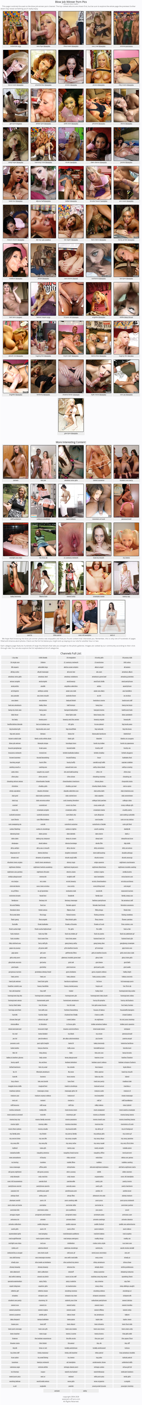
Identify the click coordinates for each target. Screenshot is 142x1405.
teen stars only (127, 1329)
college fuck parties (99, 800)
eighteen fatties (15, 867)
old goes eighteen (15, 1172)
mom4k (43, 1115)
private (43, 1219)
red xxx (43, 1243)
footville (15, 924)
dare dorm (99, 834)
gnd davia (99, 962)
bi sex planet (99, 724)
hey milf (43, 991)
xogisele (43, 1386)
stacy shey (99, 1286)
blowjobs (47, 46)
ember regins (99, 872)
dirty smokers (99, 848)
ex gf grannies (43, 891)
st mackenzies (71, 1286)
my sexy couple (71, 1138)
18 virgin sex (15, 662)
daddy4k (127, 829)
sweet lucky (71, 596)
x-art (15, 1386)
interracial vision (99, 1029)
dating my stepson (43, 838)
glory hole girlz (127, 957)
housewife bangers (127, 1010)
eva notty (71, 886)
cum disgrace (99, 815)
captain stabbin (127, 762)
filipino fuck (43, 596)
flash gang (15, 919)
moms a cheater (99, 1115)
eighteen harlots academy (42, 867)
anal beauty (71, 681)
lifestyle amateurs (42, 1072)
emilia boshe (127, 872)
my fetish (43, 1134)
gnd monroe (71, 967)
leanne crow (99, 1057)
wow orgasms (99, 1381)
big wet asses (15, 734)
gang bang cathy (71, 943)
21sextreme (99, 662)
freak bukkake (43, 924)
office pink (43, 1167)
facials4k (71, 896)
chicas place (99, 781)
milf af (99, 1100)
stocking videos (99, 1291)
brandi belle (71, 748)
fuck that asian (71, 938)
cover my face (71, 805)
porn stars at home (15, 1205)
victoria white (43, 1367)
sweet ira (43, 1305)
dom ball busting (99, 853)
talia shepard (15, 1319)
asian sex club (71, 691)
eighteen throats (43, 872)
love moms (71, 1076)
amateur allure (127, 672)
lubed (127, 1076)
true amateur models (127, 1353)
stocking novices (71, 1291)
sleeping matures (127, 1272)
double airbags (127, 853)
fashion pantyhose (99, 900)
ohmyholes (71, 1167)
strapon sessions (99, 1295)
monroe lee (99, 1124)
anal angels (43, 681)
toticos (127, 1348)
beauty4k (127, 719)
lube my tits (99, 1076)
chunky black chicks (99, 786)
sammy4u (99, 1248)
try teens (126, 558)
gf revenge (99, 948)
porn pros (99, 1200)
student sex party (126, 480)
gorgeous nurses (15, 972)
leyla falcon (127, 1067)
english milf (71, 876)
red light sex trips (15, 558)
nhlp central (71, 1157)
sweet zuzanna (98, 480)
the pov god (99, 1338)
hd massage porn (127, 981)
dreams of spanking (43, 857)
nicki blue (99, 1157)
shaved (75, 278)
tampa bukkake (43, 1319)
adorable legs (43, 667)
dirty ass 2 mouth (43, 848)
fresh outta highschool (43, 929)
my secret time (14, 1138)
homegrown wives (15, 1000)
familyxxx (15, 900)
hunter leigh (43, 1015)
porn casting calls (71, 1200)
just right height (43, 1043)
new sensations (15, 1157)
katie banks (15, 1048)
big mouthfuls (71, 729)
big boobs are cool (43, 729)
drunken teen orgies (14, 862)
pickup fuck (15, 1195)
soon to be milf (71, 1276)
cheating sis (127, 776)
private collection (15, 1224)
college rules (127, 800)
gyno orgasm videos (99, 972)
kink (71, 1053)
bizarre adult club (15, 738)
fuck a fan (127, 929)
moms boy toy (15, 1119)
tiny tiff (127, 1343)
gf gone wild (43, 948)
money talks (43, 1124)
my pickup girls (99, 1134)
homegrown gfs (71, 995)
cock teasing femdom (71, 800)
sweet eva (15, 1305)
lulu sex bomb (43, 1081)
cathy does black (99, 767)
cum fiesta (15, 819)
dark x (127, 834)
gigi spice (15, 953)
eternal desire (15, 886)
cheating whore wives (15, 781)
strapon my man (71, 1295)
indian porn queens (127, 1024)
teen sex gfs (43, 1329)
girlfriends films (71, 953)
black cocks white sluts (43, 738)
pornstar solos (43, 1210)
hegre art (99, 986)
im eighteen (99, 1019)
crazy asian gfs (99, 805)
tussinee (15, 1362)
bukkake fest (127, 757)
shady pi (127, 1257)
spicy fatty (43, 1281)
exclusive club (71, 891)
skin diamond (15, 1272)
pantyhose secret (14, 1186)
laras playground (71, 1057)
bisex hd (71, 734)
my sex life (43, 1138)
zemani (15, 480)
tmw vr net (43, 1348)
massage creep (43, 1091)
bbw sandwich (127, 715)
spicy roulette (71, 1281)
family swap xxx (127, 896)
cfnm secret (43, 776)
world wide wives (43, 1381)
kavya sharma (43, 1048)
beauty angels (99, 719)
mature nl (127, 1091)
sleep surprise (99, 1272)
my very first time (127, 1143)
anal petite (15, 686)
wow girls (71, 1381)
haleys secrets (127, 976)
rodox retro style (99, 1243)
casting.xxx (43, 767)
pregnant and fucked (43, 1215)
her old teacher (14, 991)
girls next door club (127, 953)
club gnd (15, 796)
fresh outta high (15, 929)
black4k (99, 738)
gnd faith (127, 962)
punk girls (14, 1229)
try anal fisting (43, 1357)
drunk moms (99, 857)
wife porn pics (99, 1376)
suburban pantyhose (99, 1300)
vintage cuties (99, 1367)
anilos (99, 686)
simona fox (71, 1267)
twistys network (43, 1362)
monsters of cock (98, 519)
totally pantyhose (71, 1348)
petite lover (127, 1191)
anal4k (43, 686)
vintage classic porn (71, 1367)
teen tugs (43, 1334)
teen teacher (15, 1334)
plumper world (15, 1200)
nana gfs (43, 1148)
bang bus (99, 705)
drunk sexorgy (127, 857)
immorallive (15, 1024)
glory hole (99, 957)
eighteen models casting (127, 867)
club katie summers (43, 796)
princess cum (127, 1215)
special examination (15, 1281)
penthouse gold (43, 1191)
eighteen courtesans (127, 862)
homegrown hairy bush (99, 995)
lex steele (71, 1067)
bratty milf (99, 748)
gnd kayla (14, 967)
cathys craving (127, 767)
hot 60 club (71, 1005)
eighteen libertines (99, 867)
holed (71, 991)
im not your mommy (127, 1019)
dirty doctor (71, 848)
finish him (127, 910)
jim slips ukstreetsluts (71, 1038)
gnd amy (43, 962)
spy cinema (99, 1281)
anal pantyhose (127, 681)
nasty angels (99, 1148)
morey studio (43, 1129)
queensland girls (15, 1234)
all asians (127, 667)
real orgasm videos (43, 1238)
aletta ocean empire (71, 667)
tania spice (71, 1319)
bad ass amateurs (14, 705)
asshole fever (71, 696)
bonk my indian (99, 743)
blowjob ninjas (43, 743)
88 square (15, 667)
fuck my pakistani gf (127, 934)
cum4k (43, 824)
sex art (127, 1253)
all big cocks (15, 672)
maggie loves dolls (15, 1086)
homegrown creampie (43, 995)
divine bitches (43, 853)
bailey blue (43, 705)
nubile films (71, 1162)
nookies (43, 1162)
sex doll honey (15, 1257)
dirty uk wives (127, 848)
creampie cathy (71, 810)
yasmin (71, 1386)
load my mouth (98, 558)
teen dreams (99, 1324)
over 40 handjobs (84, 635)
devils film (99, 843)
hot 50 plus (43, 1005)
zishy (85, 1391)
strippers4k (127, 1295)
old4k (99, 1172)
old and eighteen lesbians (99, 1167)
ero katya (14, 881)
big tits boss (127, 729)
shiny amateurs (99, 1262)
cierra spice (127, 786)
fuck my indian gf (71, 934)
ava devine (43, 700)
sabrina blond (43, 1248)
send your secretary (99, 1253)
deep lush (99, 838)
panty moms (127, 1181)
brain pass (43, 748)
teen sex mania (71, 1329)
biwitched (127, 734)
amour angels (15, 681)
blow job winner (15, 743)
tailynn (127, 1315)
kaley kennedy (15, 596)
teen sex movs (99, 1329)
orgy (19, 46)
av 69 (99, 696)
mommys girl (71, 1115)
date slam (14, 838)
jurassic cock (14, 1043)
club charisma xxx (127, 791)
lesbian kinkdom (71, 1062)
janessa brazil (126, 519)
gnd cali (71, 962)
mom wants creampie (127, 1110)
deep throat (128, 317)
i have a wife (99, 1015)
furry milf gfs (43, 943)
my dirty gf (99, 1129)
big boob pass (127, 724)
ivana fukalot (43, 1034)
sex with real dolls (71, 1257)
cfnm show (71, 776)
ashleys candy (43, 691)
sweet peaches (14, 1310)
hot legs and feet (15, 1010)
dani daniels (71, 834)
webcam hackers (127, 1372)
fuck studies (14, 938)
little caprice (99, 1072)
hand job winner (15, 981)
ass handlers (127, 691)
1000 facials (43, 657)
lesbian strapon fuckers (127, 1062)
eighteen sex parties (14, 872)
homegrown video (127, 995)
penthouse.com (71, 1191)
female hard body (99, 905)
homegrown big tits (15, 995)
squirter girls (43, 1286)
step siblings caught (127, 1286)
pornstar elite (71, 1205)
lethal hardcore (14, 1067)
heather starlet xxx (15, 986)
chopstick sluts (127, 781)
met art (15, 1100)
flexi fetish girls (71, 919)
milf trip (71, 1105)
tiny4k (15, 1348)
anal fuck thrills (99, 681)
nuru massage (15, 1167)
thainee (15, 1338)
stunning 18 (43, 1300)
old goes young (43, 1172)
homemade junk (43, 1000)
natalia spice (127, 1148)
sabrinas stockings (71, 1248)
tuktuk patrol (127, 1357)
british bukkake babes (71, 753)
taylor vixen (127, 1319)
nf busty (43, 1157)
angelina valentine (71, 686)
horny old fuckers (127, 1000)
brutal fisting (71, 757)
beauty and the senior (71, 719)
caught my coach (43, 772)
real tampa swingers (71, 1238)
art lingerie (15, 691)
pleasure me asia (99, 1195)
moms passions (71, 1119)
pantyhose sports (42, 1186)
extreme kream (14, 896)
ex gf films (15, 891)
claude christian (43, 791)
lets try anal (43, 1067)
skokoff (71, 1272)
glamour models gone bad (71, 957)
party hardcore (127, 1186)
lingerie (19, 124)
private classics (127, 1219)
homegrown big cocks (127, 991)
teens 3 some (71, 1334)
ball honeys (71, 705)
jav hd (15, 1038)
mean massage (127, 1095)
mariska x (127, 1086)
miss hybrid (127, 1105)
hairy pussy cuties (99, 976)
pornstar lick (14, 1210)
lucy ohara (15, 1081)
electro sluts (71, 872)
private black (71, 1219)
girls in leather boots (99, 953)
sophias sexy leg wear (99, 1276)
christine (15, 786)
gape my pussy (14, 948)
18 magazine (71, 657)
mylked (14, 1148)
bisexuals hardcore (99, 734)
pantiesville (71, 1181)
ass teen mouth (43, 696)
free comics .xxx (127, 924)
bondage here (71, 743)
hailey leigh (127, 972)
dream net (15, 857)
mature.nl (71, 1095)
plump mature (127, 1195)
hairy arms (15, 976)
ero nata (43, 881)
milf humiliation (15, 519)
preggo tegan (15, 1215)
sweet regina (43, 1310)
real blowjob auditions (71, 1234)
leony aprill (15, 1062)
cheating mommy (99, 776)
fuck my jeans (99, 934)
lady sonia (43, 1057)
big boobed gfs (14, 729)
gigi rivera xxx (127, 948)
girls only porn (15, 957)
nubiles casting (127, 1162)
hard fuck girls (43, 981)
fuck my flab (43, 934)
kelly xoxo (71, 1048)
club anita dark (99, 791)
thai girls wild (127, 1334)
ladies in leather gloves (15, 1057)
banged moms (99, 710)
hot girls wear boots (99, 1005)
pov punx (99, 1210)
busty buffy (71, 762)
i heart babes (127, 1015)
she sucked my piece (71, 1262)
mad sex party (99, 1081)
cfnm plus (14, 776)
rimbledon (71, 1243)
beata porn (43, 719)
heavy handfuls (42, 986)
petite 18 (99, 1191)
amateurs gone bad (99, 676)
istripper (127, 1029)
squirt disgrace (14, 1286)
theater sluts (15, 1343)
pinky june (43, 1195)
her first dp (43, 558)
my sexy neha (71, 1143)
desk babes (43, 843)
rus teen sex (127, 1243)
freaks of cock (99, 924)
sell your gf (71, 1253)
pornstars (129, 46)
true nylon (15, 1357)
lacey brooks (127, 1053)
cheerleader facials (43, 781)
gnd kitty (43, 967)
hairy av (43, 976)
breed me (42, 753)
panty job (99, 1181)
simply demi (99, 1267)
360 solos (127, 662)
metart (42, 1100)
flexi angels (43, 919)
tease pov (15, 1324)
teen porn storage (15, 1329)
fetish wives (43, 910)
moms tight (15, 1124)
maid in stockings (71, 1086)
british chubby (99, 753)
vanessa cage (15, 1367)
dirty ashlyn (15, 848)
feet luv (43, 905)
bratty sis (127, 748)
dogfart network (71, 853)
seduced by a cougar (14, 1253)
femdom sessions (127, 905)
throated (71, 1343)
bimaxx (43, 734)
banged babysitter (71, 710)
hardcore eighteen (71, 981)
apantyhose (127, 686)
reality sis (127, 1238)
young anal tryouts (99, 1386)
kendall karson (99, 1048)
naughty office (99, 1153)
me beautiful (99, 1095)
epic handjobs (99, 876)
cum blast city (71, 815)
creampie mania (98, 596)
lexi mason (99, 1067)
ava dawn (14, 700)
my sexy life (15, 1143)
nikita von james (127, 1157)
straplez (15, 1295)
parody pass (71, 1186)
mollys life (42, 1110)
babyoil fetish (71, 700)
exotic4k (99, 891)
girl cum (43, 953)
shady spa (15, 1262)
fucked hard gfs (127, 938)
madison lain (127, 1081)
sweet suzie (71, 1310)
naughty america (43, 1153)
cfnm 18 (99, 772)
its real (14, 1034)
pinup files (71, 1195)
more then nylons (14, 1129)
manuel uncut (99, 1086)
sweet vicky (127, 1310)
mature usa (15, 1095)
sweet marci (99, 1305)
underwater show (99, 1362)
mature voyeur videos (43, 1095)
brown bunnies (14, 757)
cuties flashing (15, 829)
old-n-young (71, 1172)
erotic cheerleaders (99, 881)
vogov (43, 1372)
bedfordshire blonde (14, 724)
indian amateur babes (99, 1024)
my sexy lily (43, 1143)
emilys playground (15, 876)
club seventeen (127, 796)
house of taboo (99, 1010)
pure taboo (127, 1229)
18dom (43, 662)
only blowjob (14, 1176)
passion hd (15, 1191)
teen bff (43, 1324)
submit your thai (71, 1300)
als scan (99, 672)
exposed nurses (127, 891)
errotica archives (127, 881)
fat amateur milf (127, 900)
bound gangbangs (15, 748)
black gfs (71, 738)
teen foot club (127, 1324)
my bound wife (71, 1129)
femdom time (15, 910)
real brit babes (99, 1234)
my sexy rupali (99, 1143)
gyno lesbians (71, 972)
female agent (71, 905)
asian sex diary (99, 691)
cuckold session (15, 815)
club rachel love (71, 796)
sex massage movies (43, 1257)
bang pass (43, 710)
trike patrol (57, 635)
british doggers (127, 753)
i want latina (71, 1019)
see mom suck (43, 1253)
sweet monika (127, 1305)
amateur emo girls (71, 480)
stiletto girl (15, 1291)
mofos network (14, 1110)
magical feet (43, 1086)
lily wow (71, 1072)
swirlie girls (43, 1315)
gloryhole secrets (15, 962)
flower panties (127, 919)
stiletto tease (43, 1291)
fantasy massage (71, 900)
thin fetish (43, 1343)
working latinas (14, 1381)
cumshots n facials (99, 824)
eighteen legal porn (71, 867)
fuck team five (43, 938)
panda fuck (43, 1181)
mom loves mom (71, 1110)
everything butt (99, 886)
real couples (127, 1234)
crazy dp (15, 810)
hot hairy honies (127, 1005)
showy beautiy (15, 1267)
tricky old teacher (71, 1353)
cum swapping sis (15, 824)
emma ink (43, 876)
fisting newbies (127, 915)
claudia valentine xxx (71, 791)
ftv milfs (99, 929)
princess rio (15, 1219)
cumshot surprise (71, 824)
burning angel (15, 762)
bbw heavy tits (99, 715)
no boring (14, 1162)
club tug (15, 800)
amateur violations (71, 676)
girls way (43, 957)
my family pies (15, 1134)
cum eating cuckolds (127, 815)
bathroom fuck (127, 710)
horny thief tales (15, 1005)
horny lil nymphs (99, 1000)
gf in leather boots (71, 948)
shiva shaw (127, 1262)
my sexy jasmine (127, 1138)
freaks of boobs (71, 924)
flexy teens (99, 919)
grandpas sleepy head (43, 972)
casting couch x (14, 767)
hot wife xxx (43, 1010)
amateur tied (43, 676)
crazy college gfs (127, 805)
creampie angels (43, 810)
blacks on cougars (127, 738)
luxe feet (71, 1081)
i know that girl (15, 1019)
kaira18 (71, 1043)
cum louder (99, 819)
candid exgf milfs (99, 762)
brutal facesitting (43, 757)
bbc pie (43, 480)
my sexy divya (99, 1138)
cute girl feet (127, 824)
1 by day (15, 657)
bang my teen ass (14, 710)
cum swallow (46, 240)
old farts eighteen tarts (127, 1167)
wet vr (112, 635)
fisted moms (71, 915)
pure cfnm (71, 1229)
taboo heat (71, 1315)
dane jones (43, 834)
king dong (43, 1053)
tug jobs (99, 1357)
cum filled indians (43, 819)
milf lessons (15, 1105)
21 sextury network (71, 558)
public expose (71, 1224)
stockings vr (127, 1291)
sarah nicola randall (127, 1248)
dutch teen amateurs (43, 862)
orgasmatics (99, 1176)
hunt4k (14, 1015)
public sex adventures (127, 1224)
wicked (71, 1376)
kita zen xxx (99, 1053)
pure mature (71, 519)
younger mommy (127, 1386)
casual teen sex (71, 767)
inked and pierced (14, 1029)
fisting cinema (99, 915)
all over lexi (71, 672)
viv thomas (15, 1372)
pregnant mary (71, 1215)
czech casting (99, 829)
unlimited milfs (127, 1362)
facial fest (43, 896)
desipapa (15, 843)
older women (127, 1172)
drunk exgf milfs (71, 857)
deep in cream (71, 838)
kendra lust (127, 1048)
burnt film (42, 762)
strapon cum (43, 1295)
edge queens (99, 862)
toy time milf (14, 1353)
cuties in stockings (43, 519)
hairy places (71, 976)
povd (127, 1210)
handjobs (73, 162)
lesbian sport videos (99, 1062)
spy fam (127, 1281)
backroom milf (127, 700)
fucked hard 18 (99, 938)
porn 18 (43, 1200)
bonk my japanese (127, 743)
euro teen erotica (43, 886)
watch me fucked (71, 1372)
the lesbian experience (43, 1338)
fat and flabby (15, 905)
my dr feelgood (127, 1129)
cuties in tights (71, 829)
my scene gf (127, 1134)
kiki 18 (15, 1053)
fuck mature (14, 934)
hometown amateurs (71, 1000)
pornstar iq (99, 1205)
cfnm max (127, 772)
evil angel (127, 886)
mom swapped (99, 1110)
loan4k (14, 1076)
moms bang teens (127, 1115)
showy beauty (43, 1267)
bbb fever (14, 715)
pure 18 (43, 1229)
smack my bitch (43, 1276)
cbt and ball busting (71, 772)
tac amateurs (99, 1315)
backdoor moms (99, 700)
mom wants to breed (15, 1115)
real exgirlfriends (15, 1238)
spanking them (127, 1276)
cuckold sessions (43, 815)
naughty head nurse (71, 1153)
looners (43, 1076)
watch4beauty (99, 1372)
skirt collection (43, 1272)
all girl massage (42, 672)
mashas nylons (14, 1091)
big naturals (99, 729)
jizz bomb (99, 1038)
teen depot (71, 1324)
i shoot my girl (43, 1019)
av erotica (127, 696)
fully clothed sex (15, 943)
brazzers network (14, 753)
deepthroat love (127, 838)
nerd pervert (127, 1153)
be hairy (15, 719)
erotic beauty (71, 881)
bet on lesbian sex (43, 724)
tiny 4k (99, 1343)
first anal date (15, 915)
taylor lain (99, 1319)
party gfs (99, 1186)
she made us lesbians (43, 1262)
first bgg (43, 915)
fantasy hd (43, 900)
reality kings (99, 1238)
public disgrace (43, 1224)
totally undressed (99, 1348)
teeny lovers (99, 1334)
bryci (99, 757)
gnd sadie (127, 967)
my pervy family (71, 1134)
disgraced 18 (15, 853)
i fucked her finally (71, 1015)
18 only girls (99, 657)
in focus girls (71, 1024)
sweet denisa (127, 1300)
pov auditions (71, 1210)
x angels (127, 1381)
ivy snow (99, 1034)
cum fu (29, 635)
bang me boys (127, 705)
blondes (131, 356)
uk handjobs (71, 1362)
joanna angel (127, 1038)
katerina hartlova (127, 1043)
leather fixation (127, 1057)
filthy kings (99, 910)
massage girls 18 (71, 1091)
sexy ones (99, 1257)
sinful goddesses (127, 1267)
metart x (71, 1100)
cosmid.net (43, 805)
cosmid (14, 805)
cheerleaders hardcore (71, 781)
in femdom (43, 1024)
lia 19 (15, 1072)
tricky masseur (43, 1353)
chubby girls (43, 786)
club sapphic (99, 796)
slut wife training (15, 1276)
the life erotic (71, 1338)
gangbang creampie (127, 943)
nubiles (99, 1162)
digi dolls (127, 843)
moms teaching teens (127, 1119)
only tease (71, 1176)
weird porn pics (14, 1376)
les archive (43, 1062)
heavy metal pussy (71, 986)
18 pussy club (127, 657)
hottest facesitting (71, 1010)
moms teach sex (99, 1119)
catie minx (15, 772)
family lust (99, 896)
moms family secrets (42, 1119)
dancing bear (15, 834)
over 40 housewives (14, 1181)
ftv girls (71, 929)
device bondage (71, 843)
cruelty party (127, 810)
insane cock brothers (71, 1029)
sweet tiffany (99, 1310)
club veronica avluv (43, 800)
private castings (99, 1219)
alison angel (99, 667)
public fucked (99, 1224)
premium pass (99, 1215)
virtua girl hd (127, 1367)
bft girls (71, 724)
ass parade (15, 696)
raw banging (42, 1234)
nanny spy (126, 596)
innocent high (43, 1029)
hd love (99, 981)
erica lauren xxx (127, 876)
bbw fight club (71, 715)
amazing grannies (127, 676)
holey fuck (99, 991)
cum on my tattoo (127, 819)
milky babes (99, 1105)
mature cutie (99, 1091)
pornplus (43, 1205)
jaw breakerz (43, 1038)
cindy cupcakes (14, 791)
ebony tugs (71, 862)
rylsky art (15, 1248)
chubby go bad (71, 786)
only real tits (42, 1176)
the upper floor (127, 1338)
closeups (75, 317)
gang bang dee (99, 943)
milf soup (43, 1105)
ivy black (71, 1034)
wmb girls (127, 1376)
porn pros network (127, 1200)
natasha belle (15, 1153)
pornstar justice (127, 1205)
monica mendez (71, 1124)
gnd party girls (99, 967)
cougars (19, 317)
